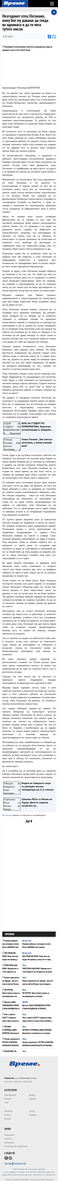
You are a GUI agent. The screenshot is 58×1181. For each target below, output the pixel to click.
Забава (32, 1098)
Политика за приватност (16, 1146)
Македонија (10, 1095)
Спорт (32, 1111)
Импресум (9, 1142)
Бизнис (7, 1118)
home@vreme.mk (15, 1163)
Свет (6, 1102)
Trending (8, 1111)
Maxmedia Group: (28, 1078)
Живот (32, 1095)
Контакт (8, 1138)
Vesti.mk (17, 1081)
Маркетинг (9, 1134)
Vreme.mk (9, 1078)
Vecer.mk (8, 1081)
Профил (33, 1115)
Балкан (7, 1098)
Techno (7, 1115)
